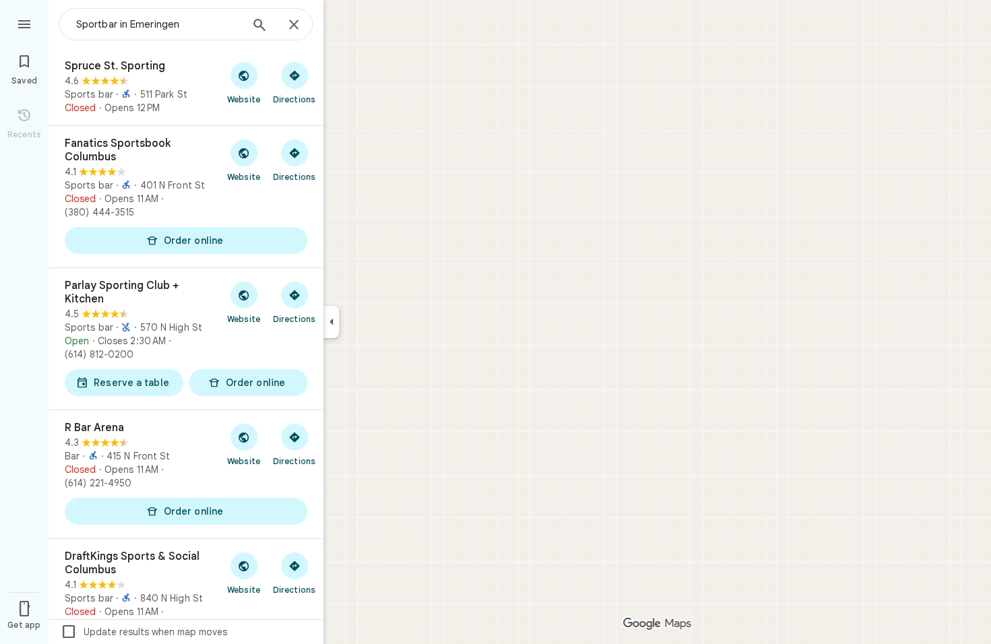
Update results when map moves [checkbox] (144, 632)
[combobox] (158, 24)
